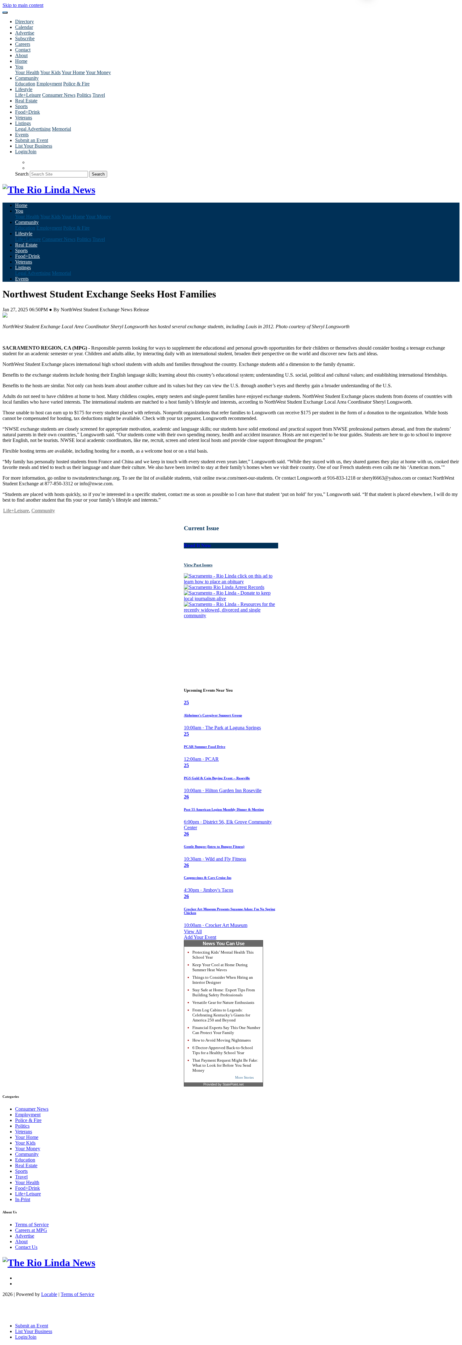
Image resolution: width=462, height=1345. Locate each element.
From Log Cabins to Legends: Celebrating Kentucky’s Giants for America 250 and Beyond (221, 1015)
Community (43, 510)
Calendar (24, 27)
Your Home (73, 72)
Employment (49, 83)
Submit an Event (31, 140)
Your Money (98, 72)
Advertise (24, 32)
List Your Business (33, 146)
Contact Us (26, 1247)
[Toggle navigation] (5, 13)
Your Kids (50, 72)
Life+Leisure (28, 95)
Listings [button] (23, 123)
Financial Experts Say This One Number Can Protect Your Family (226, 1030)
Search (22, 174)
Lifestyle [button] (23, 89)
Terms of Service (32, 1224)
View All (193, 931)
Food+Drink (27, 112)
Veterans (23, 117)
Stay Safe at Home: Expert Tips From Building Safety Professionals (223, 992)
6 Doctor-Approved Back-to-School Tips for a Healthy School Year (222, 1050)
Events (22, 134)
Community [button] (27, 78)
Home (21, 61)
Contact (22, 49)
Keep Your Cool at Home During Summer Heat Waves (220, 967)
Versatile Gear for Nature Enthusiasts (223, 1002)
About (21, 55)
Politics (84, 95)
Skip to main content (23, 5)
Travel (98, 95)
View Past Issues (198, 565)
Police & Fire (76, 83)
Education (25, 83)
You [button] (19, 66)
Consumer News (58, 95)
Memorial (61, 129)
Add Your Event (200, 937)
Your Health (27, 72)
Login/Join (25, 151)
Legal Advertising (33, 129)
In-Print (22, 1199)
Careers (22, 44)
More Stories (244, 1077)
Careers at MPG (31, 1230)
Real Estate (26, 100)
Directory (24, 21)
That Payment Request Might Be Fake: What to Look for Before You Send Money (225, 1065)
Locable (49, 1294)
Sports (21, 106)
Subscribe (25, 38)
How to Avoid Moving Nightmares (221, 1040)
